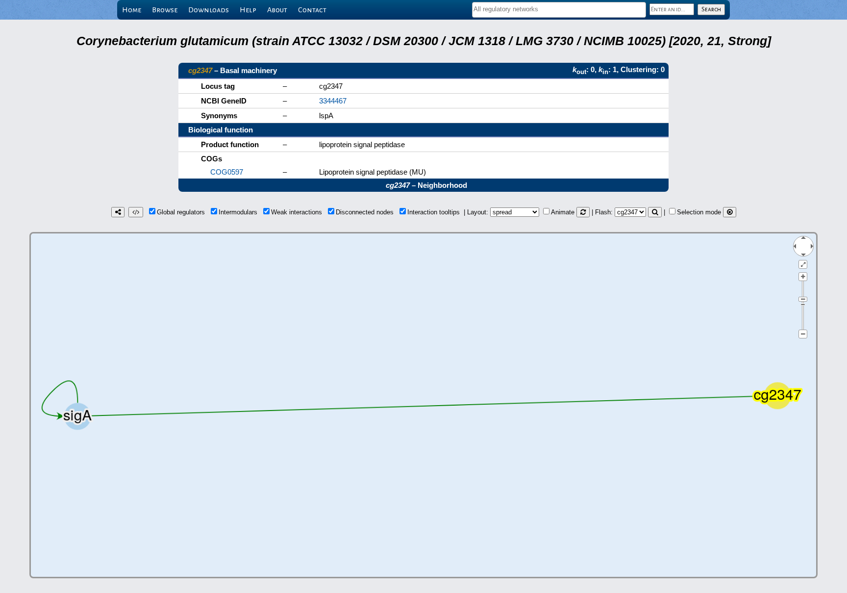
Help (248, 10)
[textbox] (559, 9)
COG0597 (226, 172)
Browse (164, 10)
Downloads (208, 10)
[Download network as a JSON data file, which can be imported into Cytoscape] (135, 212)
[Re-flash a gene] (655, 212)
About (277, 10)
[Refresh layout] (583, 212)
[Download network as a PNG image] (118, 212)
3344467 (333, 101)
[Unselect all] (729, 212)
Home (131, 10)
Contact (312, 10)
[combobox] (559, 10)
